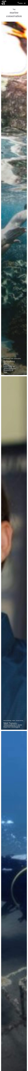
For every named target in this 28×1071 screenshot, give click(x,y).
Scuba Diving (19, 720)
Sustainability (17, 358)
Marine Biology (7, 720)
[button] (22, 3)
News (13, 720)
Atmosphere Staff (8, 358)
